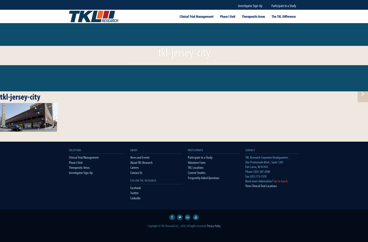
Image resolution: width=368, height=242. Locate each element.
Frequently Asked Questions (203, 177)
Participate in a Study (283, 5)
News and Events (140, 157)
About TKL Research (141, 162)
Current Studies (196, 172)
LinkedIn (135, 198)
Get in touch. (281, 181)
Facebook (135, 187)
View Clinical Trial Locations (261, 186)
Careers (134, 167)
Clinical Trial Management (84, 157)
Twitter (134, 193)
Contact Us (136, 172)
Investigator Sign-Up (250, 5)
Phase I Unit (76, 162)
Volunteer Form (196, 162)
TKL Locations (195, 167)
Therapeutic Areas (79, 167)
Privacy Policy (214, 226)
